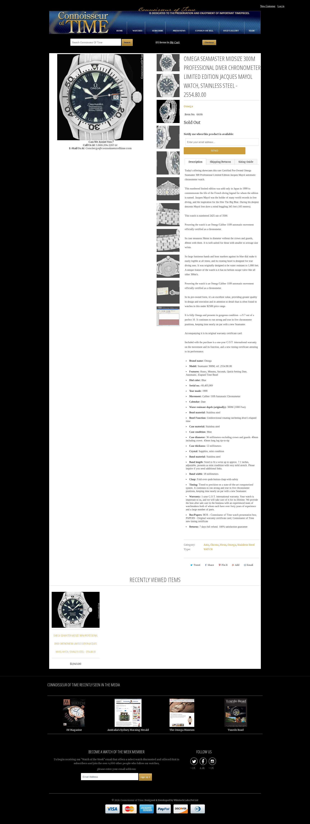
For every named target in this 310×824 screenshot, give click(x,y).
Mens (223, 544)
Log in (281, 6)
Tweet (197, 565)
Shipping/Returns (220, 161)
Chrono (214, 544)
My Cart (175, 42)
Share (211, 565)
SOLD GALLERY (231, 31)
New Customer (267, 6)
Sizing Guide (245, 161)
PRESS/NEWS (179, 31)
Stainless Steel (246, 544)
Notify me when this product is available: (209, 134)
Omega (188, 106)
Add (237, 565)
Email (250, 565)
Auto (206, 544)
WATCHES (138, 31)
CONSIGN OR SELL (204, 31)
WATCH (208, 549)
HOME (119, 31)
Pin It (224, 565)
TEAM (251, 31)
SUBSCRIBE (158, 31)
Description (195, 161)
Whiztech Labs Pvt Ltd (186, 800)
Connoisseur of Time (132, 800)
